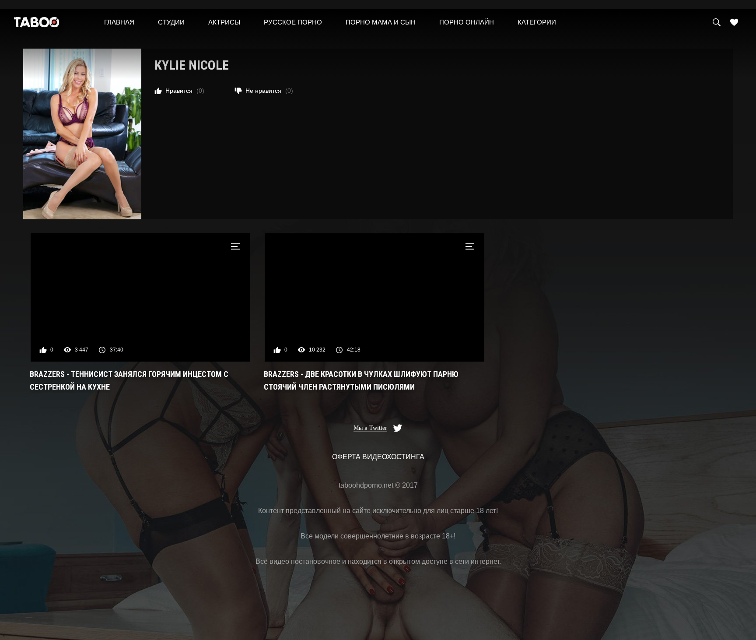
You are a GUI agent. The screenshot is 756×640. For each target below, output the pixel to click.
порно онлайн (466, 22)
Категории (537, 22)
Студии (171, 22)
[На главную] (37, 24)
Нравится (184, 90)
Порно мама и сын (381, 22)
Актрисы (224, 22)
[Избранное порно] (734, 22)
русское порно (293, 22)
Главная (119, 22)
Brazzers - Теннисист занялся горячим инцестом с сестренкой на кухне (129, 380)
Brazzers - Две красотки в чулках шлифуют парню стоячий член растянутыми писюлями (361, 380)
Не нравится (269, 90)
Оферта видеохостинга (378, 457)
